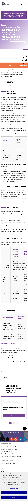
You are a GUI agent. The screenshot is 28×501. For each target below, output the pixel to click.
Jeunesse (6, 377)
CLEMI (2, 466)
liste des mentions (20, 150)
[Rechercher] (18, 4)
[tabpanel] (14, 407)
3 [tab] (18, 423)
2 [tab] (14, 423)
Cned (2, 468)
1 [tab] (10, 423)
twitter (3, 439)
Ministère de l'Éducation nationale (8, 446)
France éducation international (8, 453)
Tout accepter (14, 497)
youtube (12, 439)
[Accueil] (5, 4)
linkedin (20, 439)
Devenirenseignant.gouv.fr (7, 460)
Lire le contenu (14, 416)
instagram (16, 439)
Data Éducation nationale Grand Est (9, 463)
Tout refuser (14, 493)
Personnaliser (14, 488)
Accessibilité (21, 4)
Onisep (2, 471)
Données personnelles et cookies (13, 481)
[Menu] (25, 4)
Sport (17, 401)
